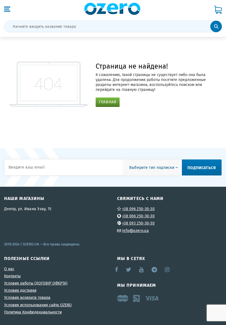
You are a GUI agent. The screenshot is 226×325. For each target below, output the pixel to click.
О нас (9, 269)
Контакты (12, 276)
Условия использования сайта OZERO (38, 305)
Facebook (116, 269)
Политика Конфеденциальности (33, 312)
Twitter (128, 269)
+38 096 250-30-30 (138, 209)
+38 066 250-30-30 (138, 216)
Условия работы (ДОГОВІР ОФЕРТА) (36, 283)
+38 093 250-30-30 (138, 223)
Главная (107, 102)
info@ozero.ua (135, 230)
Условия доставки (20, 290)
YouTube (141, 269)
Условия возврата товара (27, 297)
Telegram (154, 269)
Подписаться (201, 167)
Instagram (167, 269)
